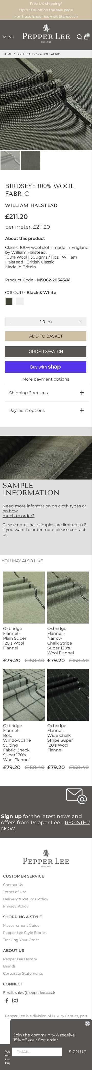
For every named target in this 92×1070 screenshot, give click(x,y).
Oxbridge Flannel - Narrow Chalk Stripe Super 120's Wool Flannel (60, 640)
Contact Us (13, 885)
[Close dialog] (87, 1023)
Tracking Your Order (21, 940)
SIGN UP (77, 1051)
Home (7, 54)
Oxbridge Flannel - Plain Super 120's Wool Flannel (14, 638)
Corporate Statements (23, 973)
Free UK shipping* (46, 3)
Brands (9, 966)
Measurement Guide (21, 925)
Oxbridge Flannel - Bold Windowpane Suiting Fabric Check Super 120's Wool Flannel (16, 742)
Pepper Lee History (20, 959)
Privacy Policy (15, 906)
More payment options (45, 379)
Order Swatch (46, 351)
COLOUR (30, 293)
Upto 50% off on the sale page (46, 10)
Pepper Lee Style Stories (25, 933)
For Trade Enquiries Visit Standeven (46, 16)
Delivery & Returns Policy (25, 899)
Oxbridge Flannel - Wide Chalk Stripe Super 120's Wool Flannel (60, 737)
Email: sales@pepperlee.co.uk (29, 993)
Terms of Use (14, 892)
